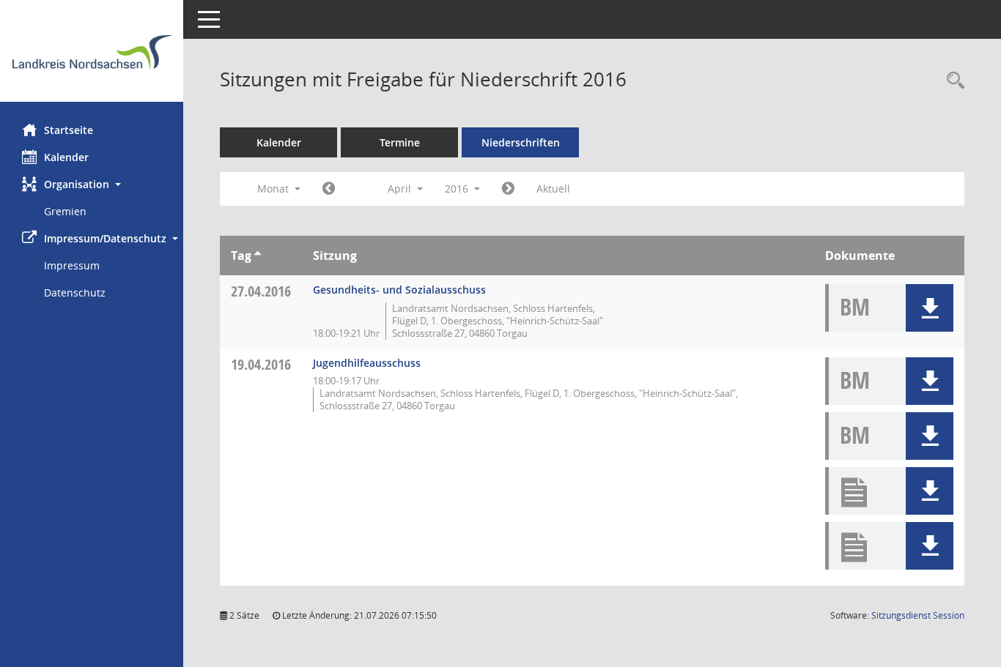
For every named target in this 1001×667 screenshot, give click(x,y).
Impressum (72, 265)
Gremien (65, 211)
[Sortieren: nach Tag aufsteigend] (257, 255)
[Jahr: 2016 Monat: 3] (328, 189)
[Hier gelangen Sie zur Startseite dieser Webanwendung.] (91, 56)
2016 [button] (458, 188)
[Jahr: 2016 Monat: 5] (508, 189)
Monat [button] (274, 188)
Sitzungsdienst (917, 615)
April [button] (401, 188)
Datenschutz (75, 292)
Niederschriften (520, 142)
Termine (400, 142)
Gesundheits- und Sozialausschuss (399, 290)
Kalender (66, 157)
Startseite (68, 130)
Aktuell (553, 188)
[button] (91, 184)
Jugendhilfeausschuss (367, 363)
